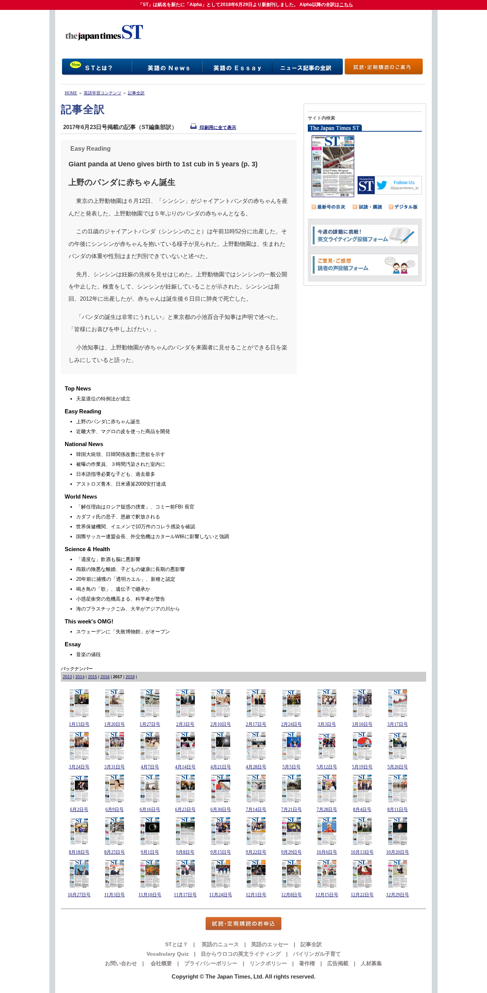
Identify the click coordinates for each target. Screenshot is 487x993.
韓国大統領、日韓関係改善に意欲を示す (120, 454)
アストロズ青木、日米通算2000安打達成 (121, 484)
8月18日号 (79, 852)
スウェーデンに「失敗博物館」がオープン (123, 631)
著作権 (307, 963)
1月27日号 (150, 724)
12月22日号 (362, 894)
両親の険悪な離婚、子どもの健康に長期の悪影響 (130, 569)
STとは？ (176, 944)
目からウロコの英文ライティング (241, 954)
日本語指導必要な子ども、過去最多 (115, 474)
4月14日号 (185, 767)
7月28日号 (327, 809)
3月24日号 (79, 767)
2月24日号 (291, 724)
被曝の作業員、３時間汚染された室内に (120, 464)
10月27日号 (79, 894)
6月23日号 (185, 809)
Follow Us (404, 182)
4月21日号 (220, 767)
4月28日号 (256, 767)
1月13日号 (79, 724)
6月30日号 (220, 809)
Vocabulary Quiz (167, 954)
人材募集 (371, 963)
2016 (105, 676)
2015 (92, 676)
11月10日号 (149, 894)
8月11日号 (397, 809)
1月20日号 (114, 724)
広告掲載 (338, 963)
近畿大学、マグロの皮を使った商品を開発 (123, 431)
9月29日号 (291, 852)
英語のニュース (219, 944)
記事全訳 (136, 93)
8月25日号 (114, 852)
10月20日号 (397, 852)
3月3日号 (327, 724)
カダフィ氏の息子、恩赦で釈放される (118, 517)
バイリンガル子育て (317, 954)
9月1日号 (150, 852)
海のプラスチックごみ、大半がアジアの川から (128, 609)
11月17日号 (185, 894)
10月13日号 (362, 852)
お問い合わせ (121, 963)
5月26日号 (397, 767)
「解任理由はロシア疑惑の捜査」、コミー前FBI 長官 (135, 507)
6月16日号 (150, 809)
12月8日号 (291, 894)
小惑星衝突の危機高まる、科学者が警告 (120, 599)
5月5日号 (291, 767)
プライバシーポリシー (210, 963)
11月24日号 (220, 894)
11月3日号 (114, 894)
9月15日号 (220, 852)
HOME (71, 93)
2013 (67, 676)
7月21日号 (291, 809)
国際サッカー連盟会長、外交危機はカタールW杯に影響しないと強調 (152, 536)
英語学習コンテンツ (102, 93)
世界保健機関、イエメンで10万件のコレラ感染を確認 (135, 526)
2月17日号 (256, 724)
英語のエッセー (269, 944)
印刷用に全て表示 (217, 127)
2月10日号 (220, 724)
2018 (130, 676)
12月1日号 (256, 894)
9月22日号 (256, 852)
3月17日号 (397, 724)
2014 (79, 676)
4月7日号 (150, 767)
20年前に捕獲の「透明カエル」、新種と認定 (125, 579)
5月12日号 (327, 767)
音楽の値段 (88, 654)
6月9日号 (114, 809)
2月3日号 (185, 724)
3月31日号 (114, 767)
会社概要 (160, 963)
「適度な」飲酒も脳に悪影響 (108, 559)
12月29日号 (397, 894)
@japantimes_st (404, 188)
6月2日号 (79, 809)
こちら (346, 4)
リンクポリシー (268, 963)
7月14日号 (256, 809)
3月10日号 (362, 724)
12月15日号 (326, 894)
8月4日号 (362, 809)
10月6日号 (327, 852)
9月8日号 (185, 852)
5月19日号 (362, 767)
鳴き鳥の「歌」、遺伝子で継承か (113, 589)
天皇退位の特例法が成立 (103, 399)
